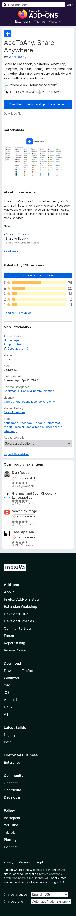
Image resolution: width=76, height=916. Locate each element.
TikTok (9, 832)
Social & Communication (37, 391)
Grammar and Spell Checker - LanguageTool (34, 495)
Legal (39, 862)
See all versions (14, 412)
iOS (7, 692)
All (6, 714)
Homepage (11, 340)
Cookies (24, 862)
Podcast (11, 847)
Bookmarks (11, 391)
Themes (39, 21)
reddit (8, 427)
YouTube (11, 825)
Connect (11, 783)
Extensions (23, 21)
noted (40, 869)
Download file (13, 113)
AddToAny (17, 57)
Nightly (10, 735)
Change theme (13, 901)
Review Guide (15, 650)
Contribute (12, 790)
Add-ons (11, 585)
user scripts (54, 427)
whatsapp (10, 431)
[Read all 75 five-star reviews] (39, 282)
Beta (7, 742)
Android (10, 700)
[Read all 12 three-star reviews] (39, 293)
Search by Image (24, 511)
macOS (10, 685)
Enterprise (12, 762)
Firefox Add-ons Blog (21, 599)
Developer (12, 797)
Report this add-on (16, 454)
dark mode (11, 422)
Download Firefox (18, 671)
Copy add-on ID (17, 348)
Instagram (12, 818)
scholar (19, 427)
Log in (70, 4)
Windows (11, 678)
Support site (12, 344)
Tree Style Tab (23, 532)
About (9, 592)
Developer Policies (19, 621)
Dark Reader (21, 473)
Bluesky (10, 840)
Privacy (8, 862)
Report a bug (14, 643)
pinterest (54, 422)
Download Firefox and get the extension (38, 104)
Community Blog (17, 628)
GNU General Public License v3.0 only (29, 401)
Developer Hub (16, 614)
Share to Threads (17, 234)
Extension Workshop (20, 607)
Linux (8, 707)
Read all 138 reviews (18, 313)
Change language (15, 894)
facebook (27, 422)
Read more (11, 251)
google (40, 422)
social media (35, 427)
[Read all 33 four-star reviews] (39, 288)
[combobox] (33, 4)
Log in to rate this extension (38, 275)
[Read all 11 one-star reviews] (39, 304)
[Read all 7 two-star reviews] (39, 299)
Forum (9, 636)
